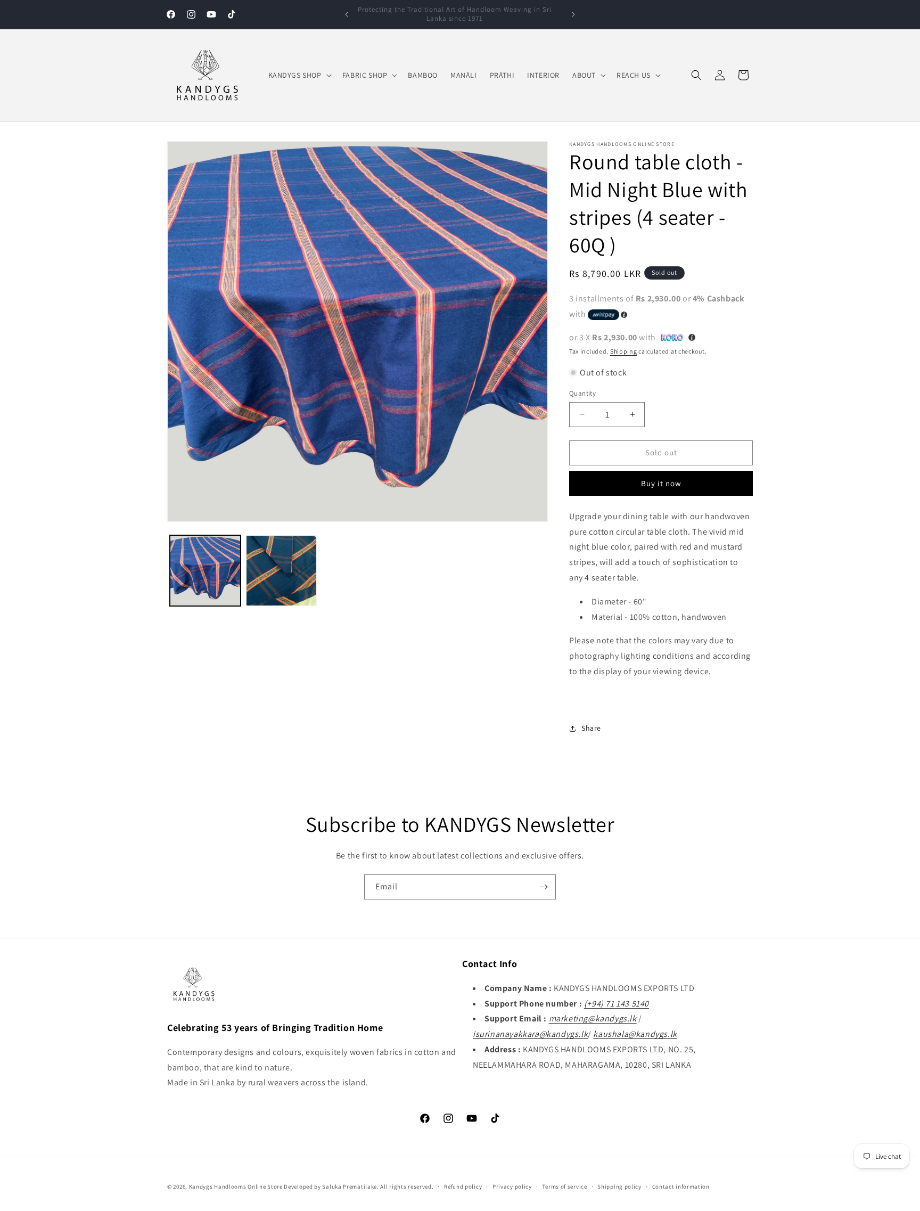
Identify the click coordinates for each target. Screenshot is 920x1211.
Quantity (582, 393)
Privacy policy (512, 1186)
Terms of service (564, 1186)
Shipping (623, 351)
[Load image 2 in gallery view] (281, 570)
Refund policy (463, 1186)
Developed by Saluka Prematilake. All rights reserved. (358, 1186)
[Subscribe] (543, 886)
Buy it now (661, 483)
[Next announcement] (573, 14)
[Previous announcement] (346, 14)
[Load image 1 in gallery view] (205, 570)
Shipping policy (619, 1186)
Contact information (681, 1186)
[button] (299, 75)
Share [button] (591, 728)
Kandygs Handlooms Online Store (236, 1186)
